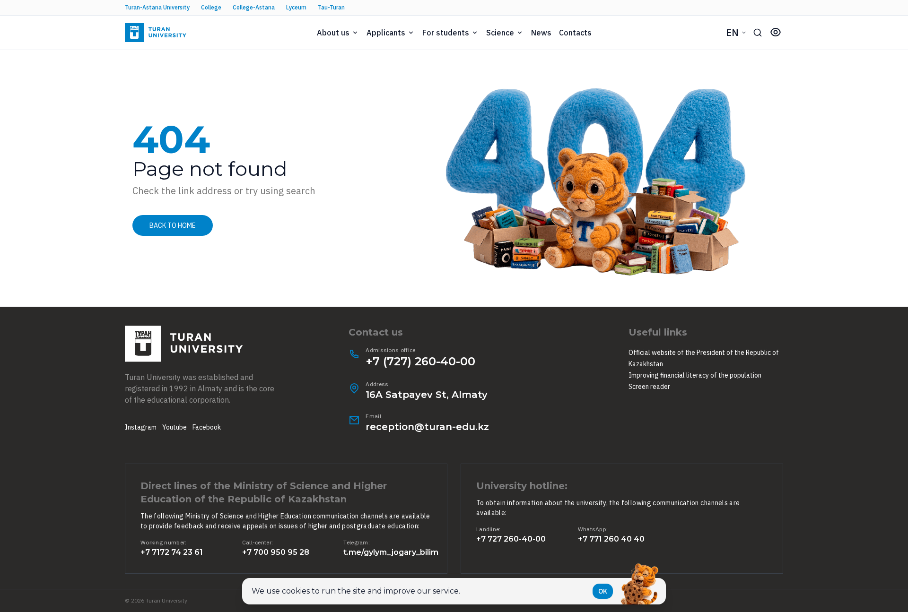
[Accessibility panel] (775, 32)
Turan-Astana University (157, 7)
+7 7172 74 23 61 (171, 552)
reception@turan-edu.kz (427, 426)
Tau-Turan (331, 7)
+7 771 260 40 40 (611, 538)
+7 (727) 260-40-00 (420, 361)
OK (602, 591)
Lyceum (296, 7)
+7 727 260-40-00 (511, 538)
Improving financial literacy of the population (695, 375)
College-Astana (254, 7)
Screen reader (649, 386)
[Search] (757, 32)
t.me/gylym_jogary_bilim (390, 552)
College (211, 7)
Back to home (172, 225)
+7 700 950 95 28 (275, 552)
